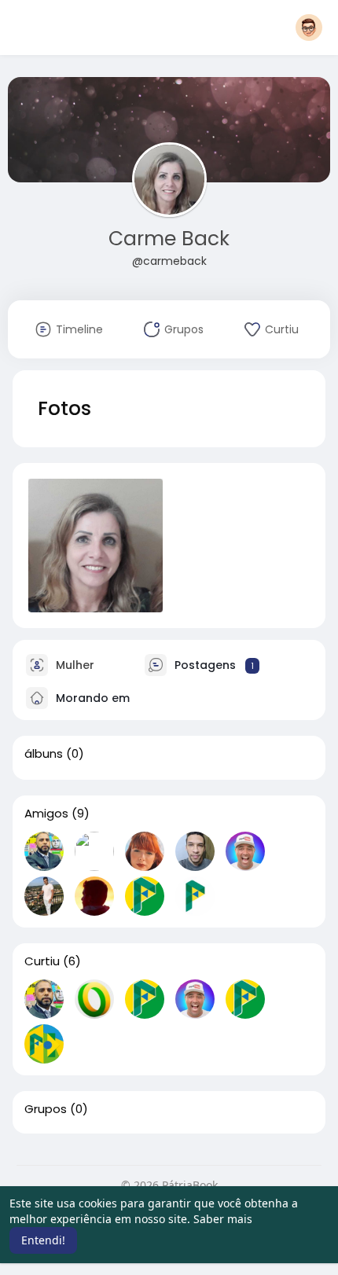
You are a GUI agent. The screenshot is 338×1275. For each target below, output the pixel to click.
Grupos (45, 1109)
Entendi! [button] (43, 1240)
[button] (309, 27)
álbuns (43, 754)
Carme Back (169, 238)
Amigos (46, 813)
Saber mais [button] (222, 1218)
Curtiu (42, 961)
